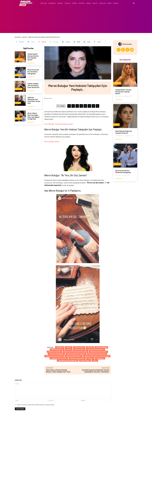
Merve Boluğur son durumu (97, 354)
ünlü (94, 360)
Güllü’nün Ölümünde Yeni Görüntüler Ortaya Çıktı (34, 100)
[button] (134, 3)
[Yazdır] (93, 106)
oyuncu (90, 358)
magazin (89, 347)
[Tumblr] (97, 106)
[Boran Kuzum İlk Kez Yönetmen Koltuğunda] (20, 72)
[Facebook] (69, 106)
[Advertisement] (76, 20)
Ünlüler (24, 37)
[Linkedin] (85, 106)
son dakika (100, 358)
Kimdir (116, 124)
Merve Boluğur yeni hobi (58, 358)
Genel (18, 103)
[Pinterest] (77, 106)
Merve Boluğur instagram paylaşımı (75, 351)
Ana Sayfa (18, 37)
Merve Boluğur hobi (55, 351)
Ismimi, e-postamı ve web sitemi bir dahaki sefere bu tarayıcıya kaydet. (35, 404)
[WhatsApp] (81, 106)
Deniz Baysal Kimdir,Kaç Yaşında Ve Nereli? (123, 132)
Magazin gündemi (101, 347)
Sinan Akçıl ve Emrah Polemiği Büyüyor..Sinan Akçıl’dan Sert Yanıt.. (58, 371)
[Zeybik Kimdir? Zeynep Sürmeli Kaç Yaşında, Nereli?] (20, 56)
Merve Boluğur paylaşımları (76, 354)
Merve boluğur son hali (73, 356)
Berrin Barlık (118, 175)
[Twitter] (73, 106)
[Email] (89, 106)
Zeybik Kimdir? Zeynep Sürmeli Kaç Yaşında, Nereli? (33, 57)
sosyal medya (85, 360)
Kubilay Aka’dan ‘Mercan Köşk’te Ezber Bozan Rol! (33, 85)
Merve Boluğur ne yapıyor (98, 351)
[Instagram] (123, 50)
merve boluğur (79, 349)
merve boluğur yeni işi (77, 358)
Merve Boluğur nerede (56, 354)
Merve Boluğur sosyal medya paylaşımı (97, 356)
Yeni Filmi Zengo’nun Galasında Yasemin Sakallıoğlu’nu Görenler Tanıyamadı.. (95, 371)
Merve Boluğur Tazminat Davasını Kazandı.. (58, 124)
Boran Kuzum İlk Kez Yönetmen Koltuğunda (33, 71)
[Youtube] (132, 50)
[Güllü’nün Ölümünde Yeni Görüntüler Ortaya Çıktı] (20, 100)
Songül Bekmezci (119, 135)
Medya (69, 349)
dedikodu (59, 347)
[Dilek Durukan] (120, 44)
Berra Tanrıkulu (119, 96)
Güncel (68, 347)
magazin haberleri (57, 349)
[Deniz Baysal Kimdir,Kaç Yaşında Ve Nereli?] (125, 116)
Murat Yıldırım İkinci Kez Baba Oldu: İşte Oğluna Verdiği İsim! (33, 116)
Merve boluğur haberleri (95, 349)
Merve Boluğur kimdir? (52, 141)
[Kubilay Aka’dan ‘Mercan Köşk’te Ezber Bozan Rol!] (20, 86)
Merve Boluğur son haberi (54, 356)
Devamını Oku (31, 62)
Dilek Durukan (127, 44)
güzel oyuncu (79, 347)
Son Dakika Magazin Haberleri (67, 360)
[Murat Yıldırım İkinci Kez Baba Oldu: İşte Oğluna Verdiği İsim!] (20, 116)
